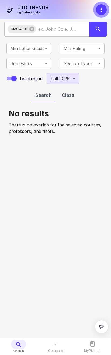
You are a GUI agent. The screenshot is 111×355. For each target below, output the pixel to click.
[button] (22, 29)
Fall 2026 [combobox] (60, 78)
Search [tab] (43, 95)
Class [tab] (68, 95)
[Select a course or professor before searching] (98, 29)
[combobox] (58, 29)
